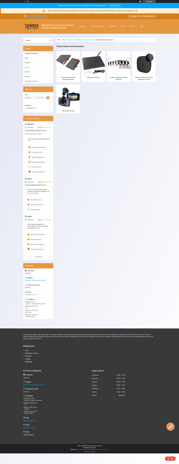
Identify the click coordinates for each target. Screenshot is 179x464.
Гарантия (28, 356)
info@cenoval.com (31, 294)
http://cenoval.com (29, 421)
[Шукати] (50, 40)
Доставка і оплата (31, 81)
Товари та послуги (97, 26)
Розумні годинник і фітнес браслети (119, 78)
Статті (27, 67)
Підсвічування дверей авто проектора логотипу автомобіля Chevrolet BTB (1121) (37, 226)
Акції (123, 26)
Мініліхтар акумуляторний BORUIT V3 (39, 140)
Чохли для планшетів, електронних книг (68, 78)
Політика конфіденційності (101, 449)
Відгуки (27, 76)
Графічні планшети (93, 77)
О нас (27, 350)
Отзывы (27, 359)
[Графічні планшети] (93, 63)
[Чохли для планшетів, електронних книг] (68, 63)
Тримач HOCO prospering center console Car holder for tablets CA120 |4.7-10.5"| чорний (38, 191)
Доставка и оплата (31, 353)
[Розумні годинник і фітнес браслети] (119, 63)
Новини (27, 62)
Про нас (132, 26)
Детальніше (114, 6)
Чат (172, 458)
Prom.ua (99, 445)
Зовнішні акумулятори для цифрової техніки (144, 78)
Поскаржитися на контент (84, 449)
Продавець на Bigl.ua (89, 447)
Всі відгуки (38, 256)
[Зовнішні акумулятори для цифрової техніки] (144, 63)
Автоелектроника (68, 111)
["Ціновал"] (31, 26)
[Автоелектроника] (68, 96)
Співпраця (28, 362)
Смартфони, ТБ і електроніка (84, 40)
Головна (83, 26)
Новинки (113, 26)
